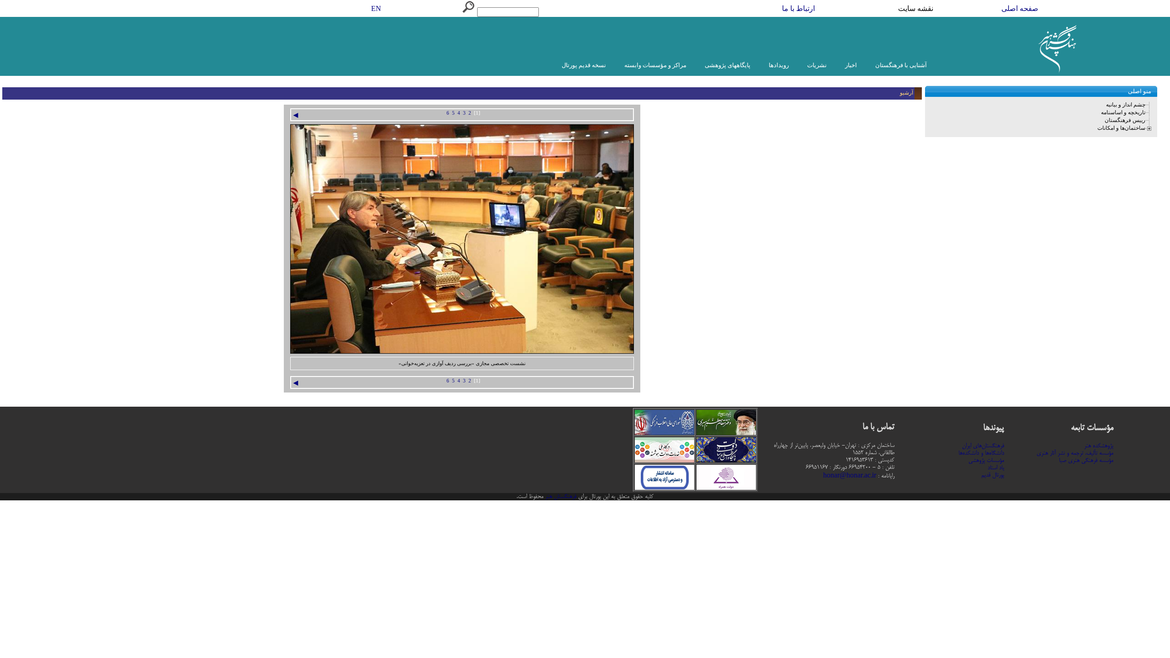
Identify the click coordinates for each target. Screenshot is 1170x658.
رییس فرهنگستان (1125, 120)
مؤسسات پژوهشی (986, 460)
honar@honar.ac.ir (849, 476)
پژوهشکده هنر (1098, 446)
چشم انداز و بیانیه (1125, 104)
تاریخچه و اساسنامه (1123, 112)
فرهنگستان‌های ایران (983, 446)
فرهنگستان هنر (559, 496)
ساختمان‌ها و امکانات (1121, 128)
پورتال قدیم (992, 475)
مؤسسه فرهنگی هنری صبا (1086, 460)
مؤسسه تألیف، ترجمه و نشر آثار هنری (1075, 453)
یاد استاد (996, 468)
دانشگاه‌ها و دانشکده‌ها (981, 453)
